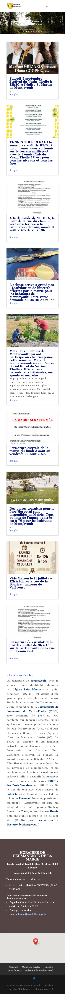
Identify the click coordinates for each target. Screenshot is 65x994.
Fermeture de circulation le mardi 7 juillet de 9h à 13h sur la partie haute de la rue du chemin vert (32, 646)
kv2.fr (52, 989)
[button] (36, 941)
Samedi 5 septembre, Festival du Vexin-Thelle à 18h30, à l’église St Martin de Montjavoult (31, 83)
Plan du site (14, 970)
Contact (13, 967)
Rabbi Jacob (14, 793)
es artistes (46, 820)
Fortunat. (25, 798)
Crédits (48, 967)
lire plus (14, 94)
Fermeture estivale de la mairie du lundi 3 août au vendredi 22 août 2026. (30, 451)
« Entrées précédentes (19, 675)
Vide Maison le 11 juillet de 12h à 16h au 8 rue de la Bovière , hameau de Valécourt (31, 582)
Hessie (54, 811)
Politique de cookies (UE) (39, 970)
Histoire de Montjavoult (22, 824)
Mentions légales (31, 967)
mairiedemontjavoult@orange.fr (28, 914)
